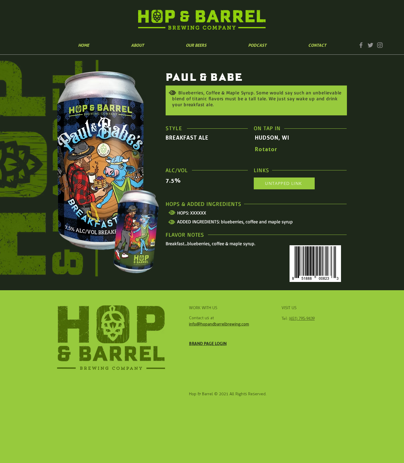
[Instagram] (380, 45)
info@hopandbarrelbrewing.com (219, 324)
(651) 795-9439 (302, 318)
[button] (196, 45)
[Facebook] (361, 45)
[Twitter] (370, 45)
